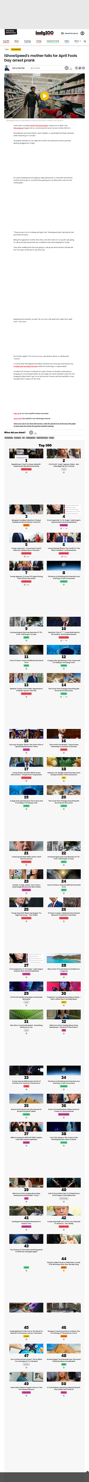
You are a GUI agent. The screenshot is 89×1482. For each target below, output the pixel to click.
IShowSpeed (18, 128)
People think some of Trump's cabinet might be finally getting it (63, 1444)
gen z (64, 1002)
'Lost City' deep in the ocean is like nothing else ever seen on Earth (64, 1138)
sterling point (26, 1226)
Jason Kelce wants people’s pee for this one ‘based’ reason (26, 1388)
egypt (63, 1364)
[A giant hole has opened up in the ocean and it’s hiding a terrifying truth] (64, 649)
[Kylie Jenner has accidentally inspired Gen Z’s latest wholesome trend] (26, 874)
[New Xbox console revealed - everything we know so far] (26, 1014)
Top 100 (6, 41)
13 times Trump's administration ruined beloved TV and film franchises (64, 914)
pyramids (26, 1114)
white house (64, 918)
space (26, 665)
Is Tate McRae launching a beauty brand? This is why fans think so (63, 1388)
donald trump (26, 553)
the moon (64, 581)
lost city (63, 1142)
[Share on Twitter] (79, 68)
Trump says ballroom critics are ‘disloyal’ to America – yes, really (63, 1222)
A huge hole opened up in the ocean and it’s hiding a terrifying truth (63, 661)
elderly (64, 1267)
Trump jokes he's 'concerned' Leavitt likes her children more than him (26, 549)
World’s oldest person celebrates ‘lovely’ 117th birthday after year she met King (63, 1263)
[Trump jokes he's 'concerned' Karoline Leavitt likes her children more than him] (26, 537)
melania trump (26, 693)
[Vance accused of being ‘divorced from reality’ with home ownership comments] (64, 734)
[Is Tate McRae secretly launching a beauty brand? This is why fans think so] (64, 1376)
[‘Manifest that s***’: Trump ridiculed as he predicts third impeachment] (64, 621)
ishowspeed (16, 49)
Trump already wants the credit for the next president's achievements (64, 549)
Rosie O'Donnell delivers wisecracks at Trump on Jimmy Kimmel (63, 1110)
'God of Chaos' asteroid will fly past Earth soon (26, 661)
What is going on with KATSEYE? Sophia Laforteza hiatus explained (26, 1138)
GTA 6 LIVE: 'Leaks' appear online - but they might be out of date (64, 465)
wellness (63, 974)
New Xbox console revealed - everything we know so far (26, 1026)
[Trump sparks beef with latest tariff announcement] (26, 846)
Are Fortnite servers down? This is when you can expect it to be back (26, 1360)
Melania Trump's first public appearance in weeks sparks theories (26, 690)
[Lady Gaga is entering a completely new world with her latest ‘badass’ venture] (64, 509)
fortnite (26, 1364)
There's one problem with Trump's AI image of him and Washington (26, 1444)
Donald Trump (64, 637)
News (17, 41)
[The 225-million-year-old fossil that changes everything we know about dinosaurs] (64, 678)
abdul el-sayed (26, 469)
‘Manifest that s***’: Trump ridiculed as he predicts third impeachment (64, 633)
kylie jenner (26, 890)
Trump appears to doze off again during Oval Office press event (26, 577)
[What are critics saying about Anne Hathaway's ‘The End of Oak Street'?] (64, 1014)
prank (52, 438)
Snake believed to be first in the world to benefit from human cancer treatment (26, 1332)
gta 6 (63, 469)
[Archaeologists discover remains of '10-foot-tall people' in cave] (26, 621)
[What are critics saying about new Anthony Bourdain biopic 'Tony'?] (26, 1182)
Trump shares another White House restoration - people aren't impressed (26, 774)
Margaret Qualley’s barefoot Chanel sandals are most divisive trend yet (26, 521)
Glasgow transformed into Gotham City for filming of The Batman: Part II (64, 1332)
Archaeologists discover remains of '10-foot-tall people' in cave (26, 633)
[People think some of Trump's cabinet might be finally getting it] (64, 1432)
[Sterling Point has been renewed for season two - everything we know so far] (26, 1211)
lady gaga (64, 525)
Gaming (27, 41)
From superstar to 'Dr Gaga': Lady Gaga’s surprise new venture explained (64, 521)
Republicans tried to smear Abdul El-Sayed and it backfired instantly (26, 465)
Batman (63, 1336)
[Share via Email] (83, 68)
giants (26, 637)
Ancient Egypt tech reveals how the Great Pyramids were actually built (64, 1360)
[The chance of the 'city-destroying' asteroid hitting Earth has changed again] (26, 1239)
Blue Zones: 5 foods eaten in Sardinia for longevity (64, 970)
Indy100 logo (45, 33)
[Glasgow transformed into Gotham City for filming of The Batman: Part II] (64, 1314)
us (23, 438)
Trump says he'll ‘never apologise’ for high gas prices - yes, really (26, 914)
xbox (26, 1030)
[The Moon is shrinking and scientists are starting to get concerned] (64, 565)
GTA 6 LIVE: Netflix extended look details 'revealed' (26, 998)
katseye (26, 1142)
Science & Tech (53, 41)
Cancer (26, 1336)
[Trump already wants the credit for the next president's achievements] (64, 537)
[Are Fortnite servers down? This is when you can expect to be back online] (26, 1348)
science (63, 693)
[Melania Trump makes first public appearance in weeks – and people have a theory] (26, 678)
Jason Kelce (26, 1392)
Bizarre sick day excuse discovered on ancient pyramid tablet (26, 1110)
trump (26, 1086)
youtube (17, 438)
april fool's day (42, 438)
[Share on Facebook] (76, 68)
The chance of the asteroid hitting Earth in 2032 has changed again (26, 1251)
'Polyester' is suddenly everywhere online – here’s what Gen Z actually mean (64, 998)
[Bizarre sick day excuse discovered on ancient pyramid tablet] (26, 1098)
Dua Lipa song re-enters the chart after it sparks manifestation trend (26, 746)
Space (26, 1267)
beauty (64, 1392)
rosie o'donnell (63, 1114)
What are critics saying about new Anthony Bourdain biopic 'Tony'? (26, 1194)
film (64, 778)
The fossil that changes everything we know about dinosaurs (63, 690)
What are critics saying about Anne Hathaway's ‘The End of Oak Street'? (63, 1026)
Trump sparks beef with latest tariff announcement (26, 858)
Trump (38, 41)
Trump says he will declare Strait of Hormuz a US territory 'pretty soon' (26, 1082)
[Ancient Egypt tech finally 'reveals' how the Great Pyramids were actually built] (64, 1348)
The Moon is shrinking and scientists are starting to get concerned (64, 577)
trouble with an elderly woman (26, 366)
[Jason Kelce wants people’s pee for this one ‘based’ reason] (26, 1376)
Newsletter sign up (71, 33)
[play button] (44, 95)
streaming (8, 438)
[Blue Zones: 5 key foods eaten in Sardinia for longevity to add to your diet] (64, 958)
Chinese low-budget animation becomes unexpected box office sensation (63, 774)
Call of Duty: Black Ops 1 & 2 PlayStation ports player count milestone (64, 1194)
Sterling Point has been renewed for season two (26, 1222)
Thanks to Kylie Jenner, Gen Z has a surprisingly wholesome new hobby (26, 886)
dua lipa (26, 749)
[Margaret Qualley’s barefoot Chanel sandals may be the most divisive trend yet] (26, 509)
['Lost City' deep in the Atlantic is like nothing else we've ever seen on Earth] (64, 1126)
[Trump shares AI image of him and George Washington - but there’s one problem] (26, 1432)
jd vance (63, 749)
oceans (64, 665)
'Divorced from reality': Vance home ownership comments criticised (63, 746)
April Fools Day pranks (39, 125)
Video (66, 41)
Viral (6, 49)
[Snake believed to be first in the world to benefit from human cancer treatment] (26, 1314)
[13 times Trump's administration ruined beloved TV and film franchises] (64, 902)
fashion (26, 525)
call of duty (63, 1198)
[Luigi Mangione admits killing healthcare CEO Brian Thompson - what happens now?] (26, 1460)
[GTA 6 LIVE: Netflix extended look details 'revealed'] (26, 986)
